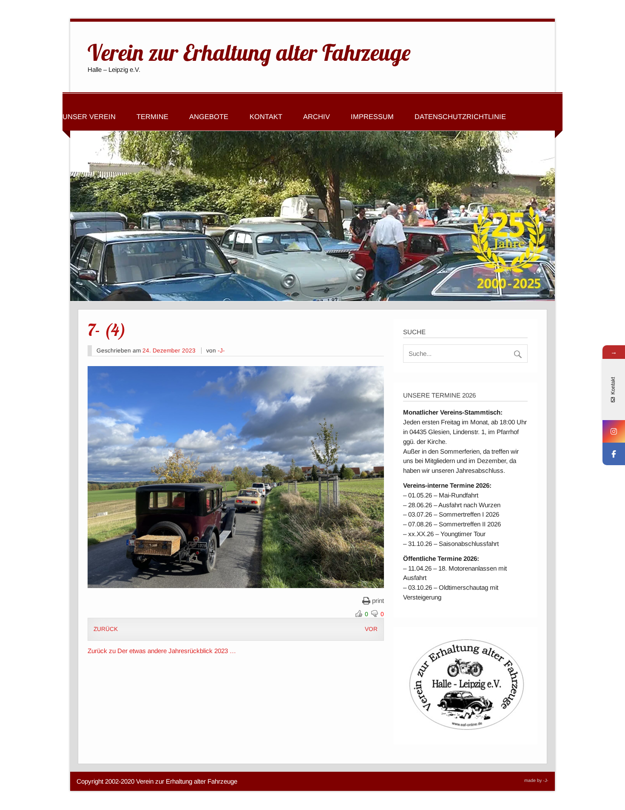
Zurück (106, 629)
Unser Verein (89, 116)
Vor (371, 629)
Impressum (372, 116)
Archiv (316, 116)
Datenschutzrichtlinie (460, 116)
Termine (152, 116)
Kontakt (266, 116)
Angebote (208, 116)
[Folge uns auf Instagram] (613, 431)
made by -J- (536, 780)
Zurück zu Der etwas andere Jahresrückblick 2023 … (162, 650)
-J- (221, 350)
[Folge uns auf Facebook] (613, 454)
